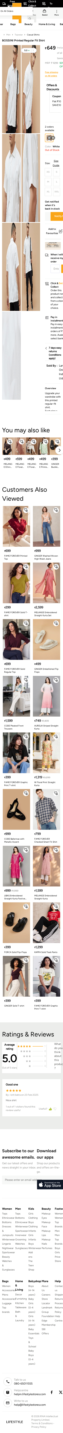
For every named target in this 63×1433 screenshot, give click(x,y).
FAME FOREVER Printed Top (15, 557)
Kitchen (19, 1303)
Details (52, 244)
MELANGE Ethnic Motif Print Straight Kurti (8, 466)
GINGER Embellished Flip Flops (46, 670)
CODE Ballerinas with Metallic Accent (14, 840)
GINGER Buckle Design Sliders (55, 466)
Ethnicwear (8, 1217)
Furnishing (21, 1298)
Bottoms (7, 1222)
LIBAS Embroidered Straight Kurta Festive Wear (14, 897)
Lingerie (6, 1243)
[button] (29, 50)
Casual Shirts (33, 34)
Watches (20, 1243)
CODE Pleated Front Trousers (14, 727)
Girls (57, 1252)
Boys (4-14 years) (31, 1290)
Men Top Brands (58, 1239)
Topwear (19, 34)
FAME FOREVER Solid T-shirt (16, 614)
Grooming (20, 1239)
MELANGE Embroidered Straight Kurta (45, 897)
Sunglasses (21, 1248)
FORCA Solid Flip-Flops (15, 952)
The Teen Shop (31, 1265)
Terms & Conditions (42, 1423)
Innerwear (20, 1235)
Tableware (20, 1307)
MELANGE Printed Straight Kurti (43, 466)
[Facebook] (51, 1392)
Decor (18, 1294)
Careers (46, 1294)
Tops (4, 1213)
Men (8, 34)
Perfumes (47, 1248)
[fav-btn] (10, 441)
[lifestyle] (15, 1422)
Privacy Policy (38, 1426)
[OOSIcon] (53, 138)
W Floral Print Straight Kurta (44, 784)
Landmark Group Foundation (48, 1312)
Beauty (6, 1256)
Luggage (7, 1303)
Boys (57, 1248)
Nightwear (8, 1248)
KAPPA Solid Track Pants (45, 952)
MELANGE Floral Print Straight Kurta (20, 466)
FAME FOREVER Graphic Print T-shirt (16, 784)
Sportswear (8, 1252)
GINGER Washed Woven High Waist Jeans (46, 557)
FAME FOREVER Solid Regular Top (14, 670)
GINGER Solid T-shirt (14, 1006)
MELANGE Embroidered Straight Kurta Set (45, 614)
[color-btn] (53, 138)
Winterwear (8, 1239)
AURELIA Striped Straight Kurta (46, 727)
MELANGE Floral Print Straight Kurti (31, 466)
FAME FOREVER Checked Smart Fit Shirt (45, 840)
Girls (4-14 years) (31, 1320)
